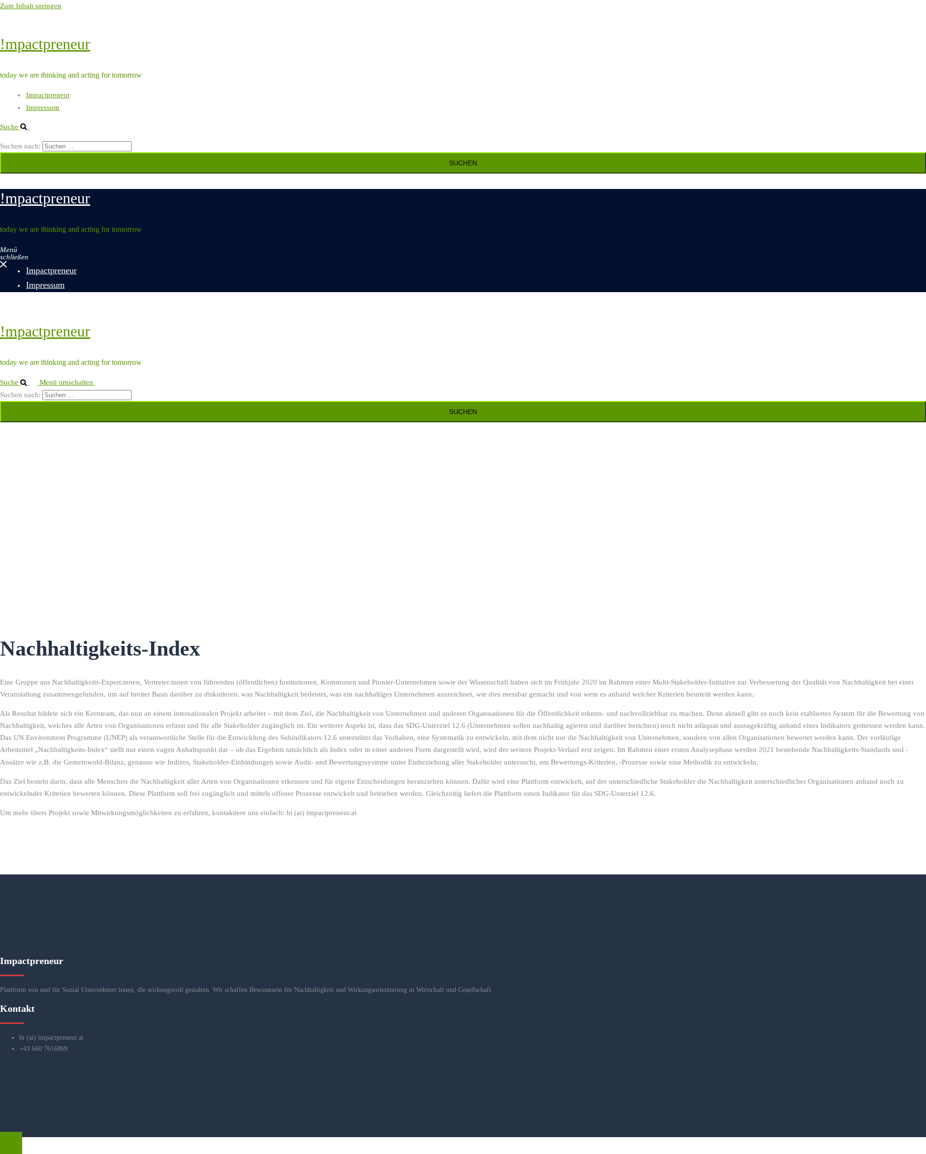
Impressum (42, 107)
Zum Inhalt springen (30, 6)
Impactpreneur (48, 95)
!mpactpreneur (45, 44)
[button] (19, 127)
